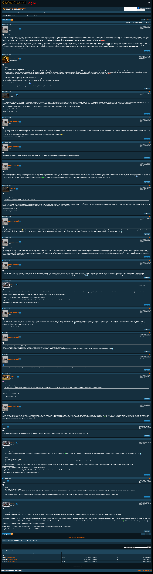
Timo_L (13, 284)
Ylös (151, 570)
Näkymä (147, 22)
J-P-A (4, 427)
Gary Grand (14, 59)
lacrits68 (13, 376)
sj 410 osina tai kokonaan (12, 559)
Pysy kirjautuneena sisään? (145, 8)
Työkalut (128, 22)
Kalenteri (91, 12)
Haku (141, 12)
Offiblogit (43, 12)
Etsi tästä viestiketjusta (138, 22)
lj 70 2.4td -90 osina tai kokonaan (14, 555)
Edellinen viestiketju (72, 537)
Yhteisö (68, 12)
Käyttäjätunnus (120, 8)
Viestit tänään (117, 12)
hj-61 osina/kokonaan (10, 557)
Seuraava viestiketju (81, 537)
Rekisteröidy (16, 12)
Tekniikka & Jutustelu (21, 8)
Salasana (119, 9)
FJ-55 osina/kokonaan (12, 561)
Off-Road (14, 8)
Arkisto (147, 570)
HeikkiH (13, 95)
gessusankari (13, 29)
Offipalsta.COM (7, 8)
